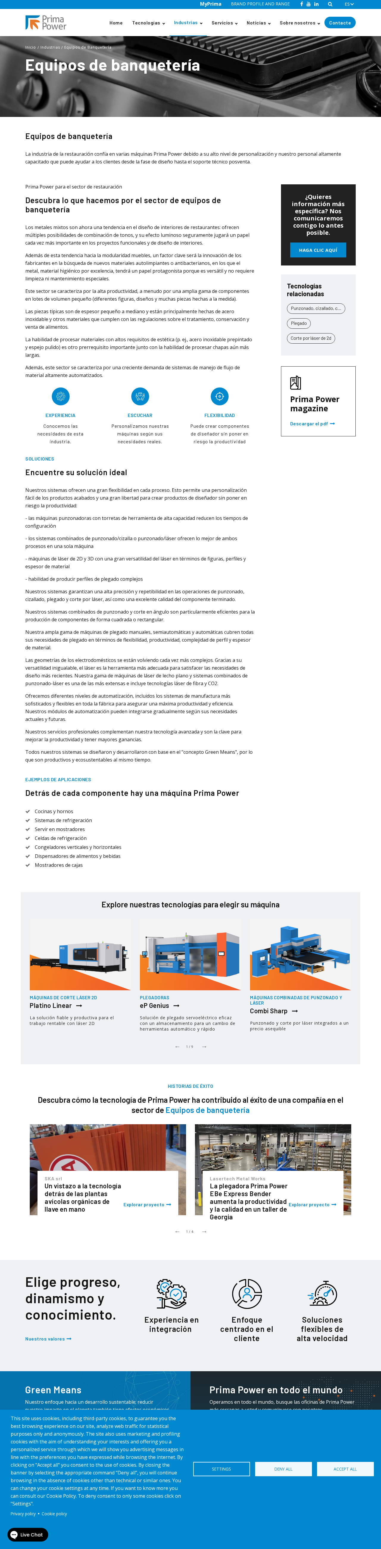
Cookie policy (54, 1513)
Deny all (283, 1469)
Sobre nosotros (298, 22)
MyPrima (210, 4)
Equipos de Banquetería (88, 47)
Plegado (299, 323)
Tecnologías (146, 22)
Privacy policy (23, 1513)
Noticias (256, 22)
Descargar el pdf (309, 424)
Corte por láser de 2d (311, 338)
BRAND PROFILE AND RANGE (260, 4)
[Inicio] (48, 22)
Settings (221, 1469)
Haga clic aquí (318, 250)
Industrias (186, 22)
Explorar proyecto (144, 1204)
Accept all (345, 1469)
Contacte (340, 22)
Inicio (30, 47)
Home (116, 22)
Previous (177, 1045)
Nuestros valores (45, 1338)
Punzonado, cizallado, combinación (318, 308)
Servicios (222, 22)
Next (204, 1045)
